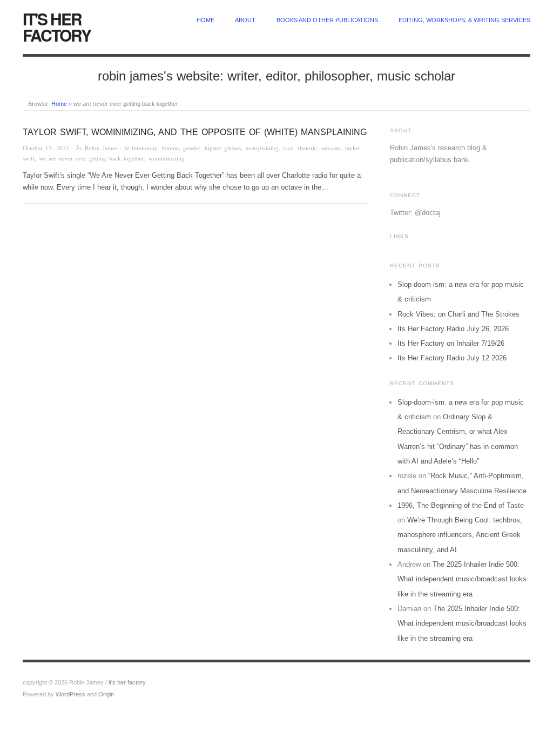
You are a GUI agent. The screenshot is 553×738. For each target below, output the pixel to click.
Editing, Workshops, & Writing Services (464, 20)
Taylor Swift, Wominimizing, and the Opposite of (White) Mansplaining (195, 132)
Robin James (101, 148)
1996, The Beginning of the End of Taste (460, 505)
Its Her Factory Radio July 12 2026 (452, 358)
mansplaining (262, 148)
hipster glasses (223, 148)
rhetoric (307, 148)
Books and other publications (327, 20)
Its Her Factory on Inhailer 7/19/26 (450, 343)
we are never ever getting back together (91, 158)
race (288, 148)
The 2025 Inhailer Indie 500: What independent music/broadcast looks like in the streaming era (462, 579)
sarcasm (331, 148)
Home (59, 103)
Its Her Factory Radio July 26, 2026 (453, 329)
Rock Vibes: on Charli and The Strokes (458, 314)
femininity (144, 148)
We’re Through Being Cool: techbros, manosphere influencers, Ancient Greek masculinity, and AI (459, 535)
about (245, 20)
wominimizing (167, 158)
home (205, 20)
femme (170, 148)
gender (191, 148)
